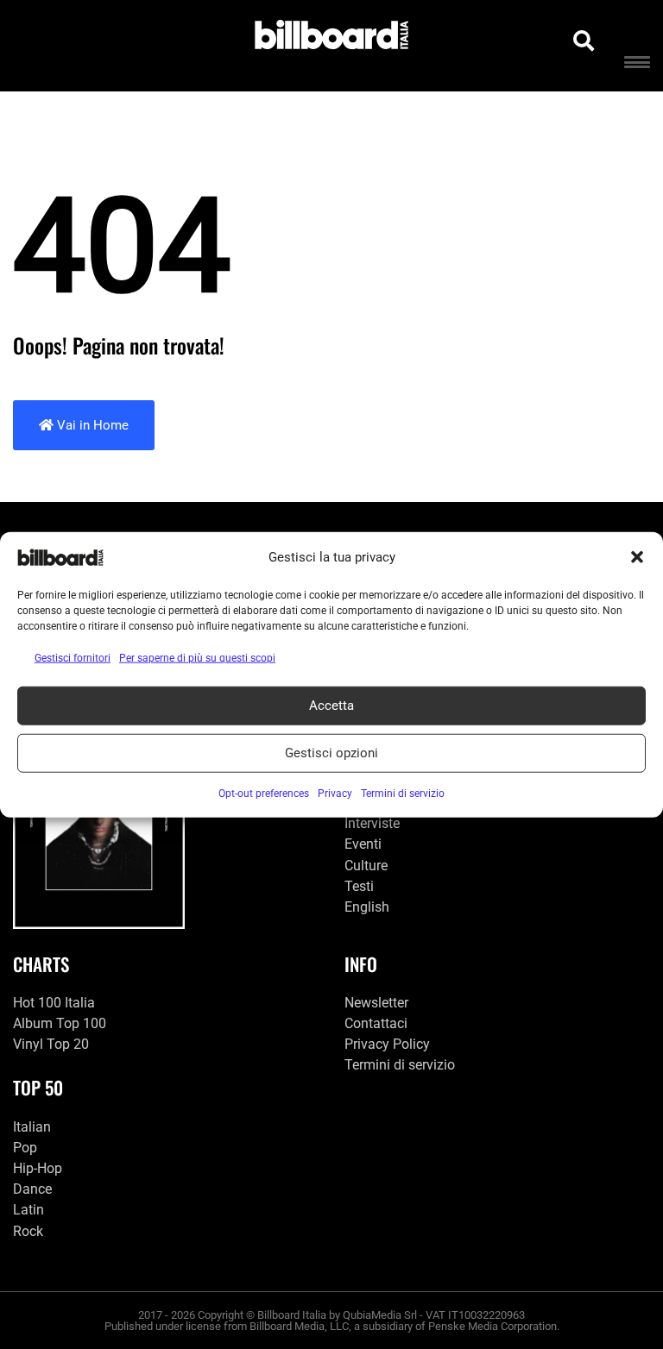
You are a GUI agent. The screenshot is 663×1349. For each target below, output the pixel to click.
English (366, 907)
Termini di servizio (399, 1065)
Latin (28, 1210)
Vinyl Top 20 (51, 1044)
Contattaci (375, 1023)
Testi (359, 886)
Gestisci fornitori (72, 657)
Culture (366, 865)
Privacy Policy (387, 1044)
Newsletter (376, 1002)
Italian (32, 1127)
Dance (32, 1189)
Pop (25, 1147)
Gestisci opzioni (331, 753)
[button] (637, 557)
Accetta (331, 705)
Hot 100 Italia (54, 1002)
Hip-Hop (37, 1168)
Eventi (363, 844)
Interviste (372, 823)
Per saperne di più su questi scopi (197, 657)
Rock (28, 1231)
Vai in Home (91, 425)
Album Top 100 (59, 1023)
